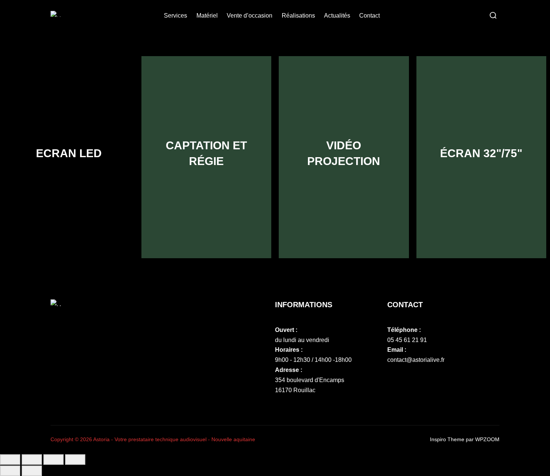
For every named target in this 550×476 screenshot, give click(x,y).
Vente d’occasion (249, 15)
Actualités (337, 15)
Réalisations (298, 15)
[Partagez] (53, 459)
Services (175, 15)
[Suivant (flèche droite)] (32, 471)
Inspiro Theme (447, 439)
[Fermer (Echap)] (75, 459)
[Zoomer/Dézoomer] (10, 459)
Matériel (207, 15)
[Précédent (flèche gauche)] (10, 471)
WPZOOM (487, 439)
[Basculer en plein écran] (32, 459)
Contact (369, 15)
